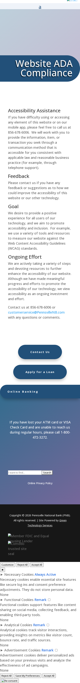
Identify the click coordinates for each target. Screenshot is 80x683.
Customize (7, 564)
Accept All (36, 564)
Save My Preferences (27, 675)
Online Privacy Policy (40, 483)
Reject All (22, 564)
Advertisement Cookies (22, 650)
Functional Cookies (18, 599)
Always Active (45, 574)
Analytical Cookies (18, 625)
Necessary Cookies (19, 574)
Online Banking (23, 391)
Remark (40, 599)
